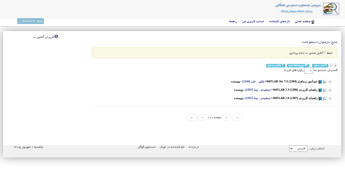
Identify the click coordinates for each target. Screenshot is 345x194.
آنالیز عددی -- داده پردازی (306, 53)
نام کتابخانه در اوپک (172, 147)
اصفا (329, 53)
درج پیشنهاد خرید (296, 65)
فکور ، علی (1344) (253, 81)
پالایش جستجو (274, 65)
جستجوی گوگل (147, 147)
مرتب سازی (319, 65)
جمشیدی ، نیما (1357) (258, 89)
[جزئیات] (330, 81)
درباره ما (194, 147)
